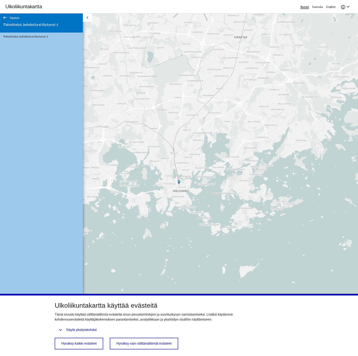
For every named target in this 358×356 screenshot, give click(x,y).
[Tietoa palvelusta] (345, 7)
